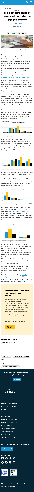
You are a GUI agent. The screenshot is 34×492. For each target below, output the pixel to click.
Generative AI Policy (22, 483)
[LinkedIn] (2, 459)
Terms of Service (11, 483)
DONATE (10, 327)
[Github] (14, 463)
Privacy (3, 483)
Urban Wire (17, 10)
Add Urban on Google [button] (20, 33)
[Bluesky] (6, 459)
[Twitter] (10, 463)
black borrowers (14, 211)
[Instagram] (14, 459)
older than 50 (25, 148)
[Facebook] (2, 463)
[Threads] (10, 459)
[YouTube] (6, 463)
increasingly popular (12, 59)
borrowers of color (22, 209)
